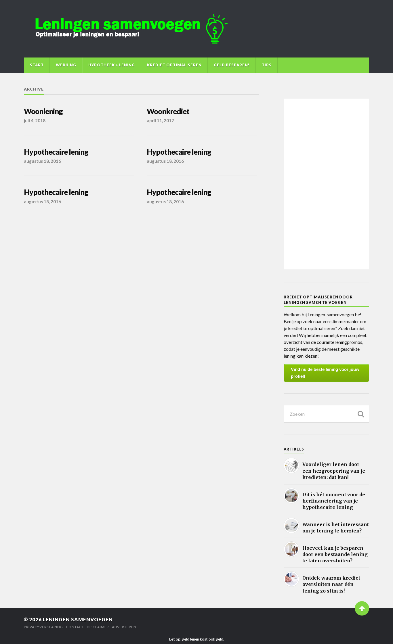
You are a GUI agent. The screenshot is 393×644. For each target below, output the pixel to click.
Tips (267, 65)
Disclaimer (98, 627)
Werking (66, 65)
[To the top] (362, 608)
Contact (75, 627)
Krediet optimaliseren (174, 65)
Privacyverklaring (43, 627)
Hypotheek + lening (111, 65)
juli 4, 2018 (34, 120)
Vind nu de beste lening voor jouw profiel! (325, 373)
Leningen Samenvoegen (78, 619)
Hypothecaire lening (56, 151)
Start (37, 65)
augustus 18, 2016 (42, 161)
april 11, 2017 (160, 120)
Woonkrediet (168, 111)
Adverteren (124, 627)
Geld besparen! (232, 65)
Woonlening (43, 111)
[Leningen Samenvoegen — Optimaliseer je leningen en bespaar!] (196, 29)
